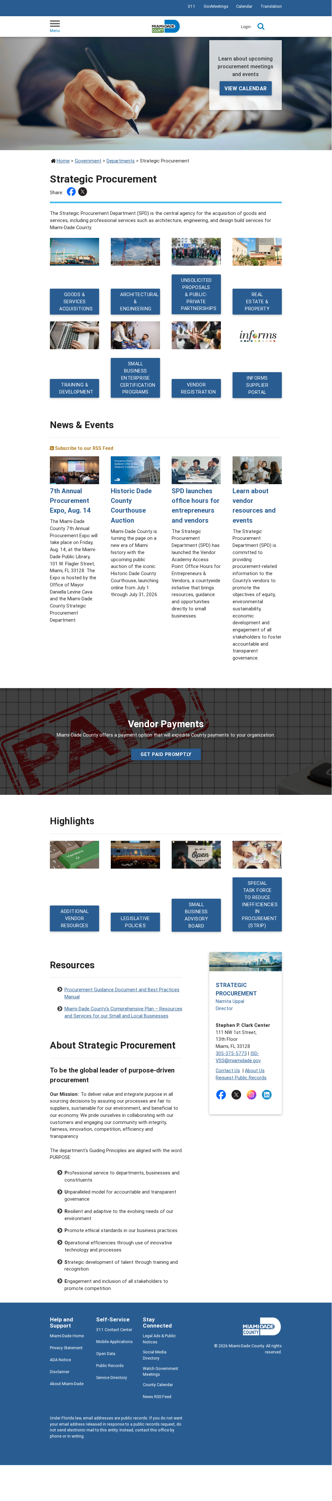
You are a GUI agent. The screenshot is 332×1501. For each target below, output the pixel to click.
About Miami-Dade (67, 1383)
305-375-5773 (231, 1053)
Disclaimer (59, 1371)
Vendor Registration (198, 388)
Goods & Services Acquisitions (76, 301)
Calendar (244, 6)
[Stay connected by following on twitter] (237, 1094)
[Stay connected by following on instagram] (252, 1094)
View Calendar (245, 88)
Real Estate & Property (257, 301)
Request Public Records (241, 1077)
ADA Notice (60, 1359)
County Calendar (158, 1384)
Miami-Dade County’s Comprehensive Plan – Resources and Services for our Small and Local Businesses (123, 1009)
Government (88, 161)
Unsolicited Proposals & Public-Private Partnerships (198, 294)
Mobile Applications (114, 1341)
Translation (271, 6)
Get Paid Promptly (166, 754)
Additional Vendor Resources (74, 918)
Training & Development (76, 388)
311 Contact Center (114, 1329)
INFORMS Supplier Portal (257, 385)
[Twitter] (83, 192)
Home (63, 161)
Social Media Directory (154, 1355)
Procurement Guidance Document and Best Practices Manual (121, 990)
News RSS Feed (157, 1396)
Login (246, 26)
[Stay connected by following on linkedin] (268, 1094)
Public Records (110, 1365)
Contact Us (228, 1070)
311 (191, 6)
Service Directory (111, 1377)
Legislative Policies (135, 921)
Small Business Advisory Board (196, 914)
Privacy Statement (66, 1347)
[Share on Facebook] (72, 192)
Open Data (105, 1353)
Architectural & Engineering (139, 301)
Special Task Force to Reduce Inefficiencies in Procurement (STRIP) (260, 904)
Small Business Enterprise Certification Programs (137, 378)
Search (261, 26)
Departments (121, 161)
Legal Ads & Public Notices (159, 1338)
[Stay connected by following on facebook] (222, 1094)
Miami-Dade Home (67, 1335)
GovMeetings (216, 6)
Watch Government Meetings (160, 1371)
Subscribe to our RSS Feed (83, 448)
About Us (255, 1070)
